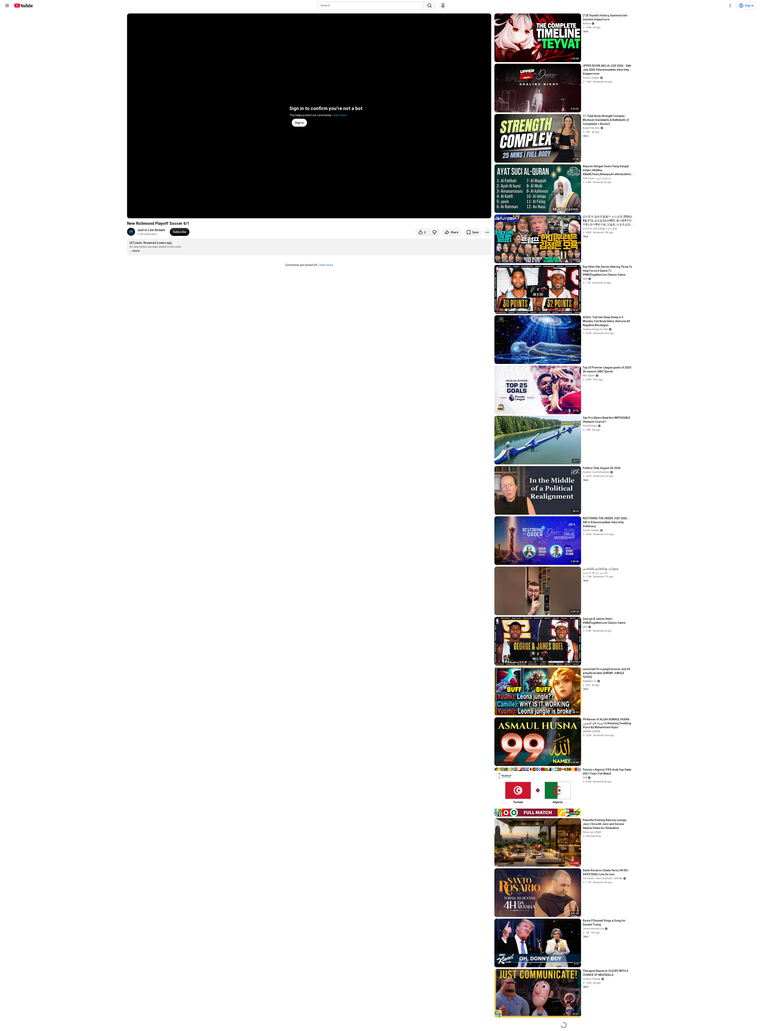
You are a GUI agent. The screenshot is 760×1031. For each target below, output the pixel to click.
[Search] (429, 5)
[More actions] (487, 232)
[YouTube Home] (23, 5)
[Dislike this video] (434, 232)
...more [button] (135, 250)
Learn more (339, 115)
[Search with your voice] (443, 5)
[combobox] (371, 5)
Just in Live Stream (151, 230)
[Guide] (7, 5)
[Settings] (730, 5)
